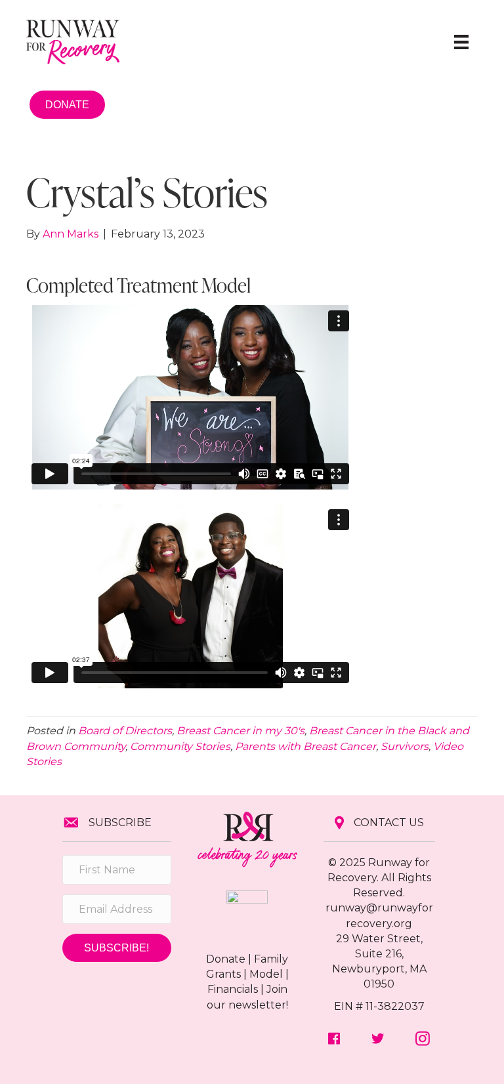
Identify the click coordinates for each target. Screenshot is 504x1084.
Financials (232, 989)
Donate (225, 959)
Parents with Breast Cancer (305, 746)
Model (266, 974)
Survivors (405, 746)
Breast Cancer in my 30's (240, 730)
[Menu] (461, 42)
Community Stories (180, 746)
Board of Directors (125, 730)
